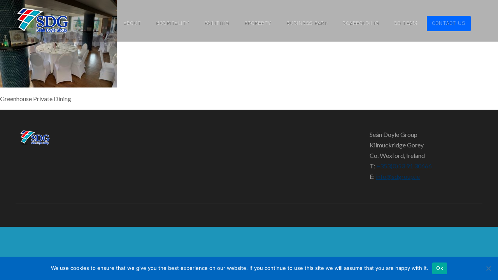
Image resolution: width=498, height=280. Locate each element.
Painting (217, 23)
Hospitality (172, 23)
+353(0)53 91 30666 (404, 166)
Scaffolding (361, 23)
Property (258, 23)
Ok (439, 268)
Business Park (307, 23)
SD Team (406, 23)
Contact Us (448, 23)
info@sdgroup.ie (398, 176)
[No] (488, 268)
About (132, 23)
